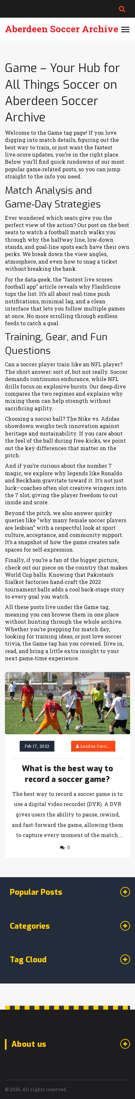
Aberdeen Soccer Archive (61, 29)
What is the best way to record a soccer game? (67, 774)
